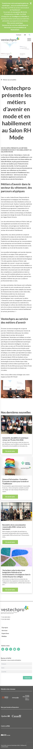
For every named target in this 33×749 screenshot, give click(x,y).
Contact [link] (18, 35)
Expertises (5, 633)
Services (4, 630)
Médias (4, 636)
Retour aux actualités (9, 80)
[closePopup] (31, 3)
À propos (5, 627)
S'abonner (27, 678)
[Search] (29, 35)
